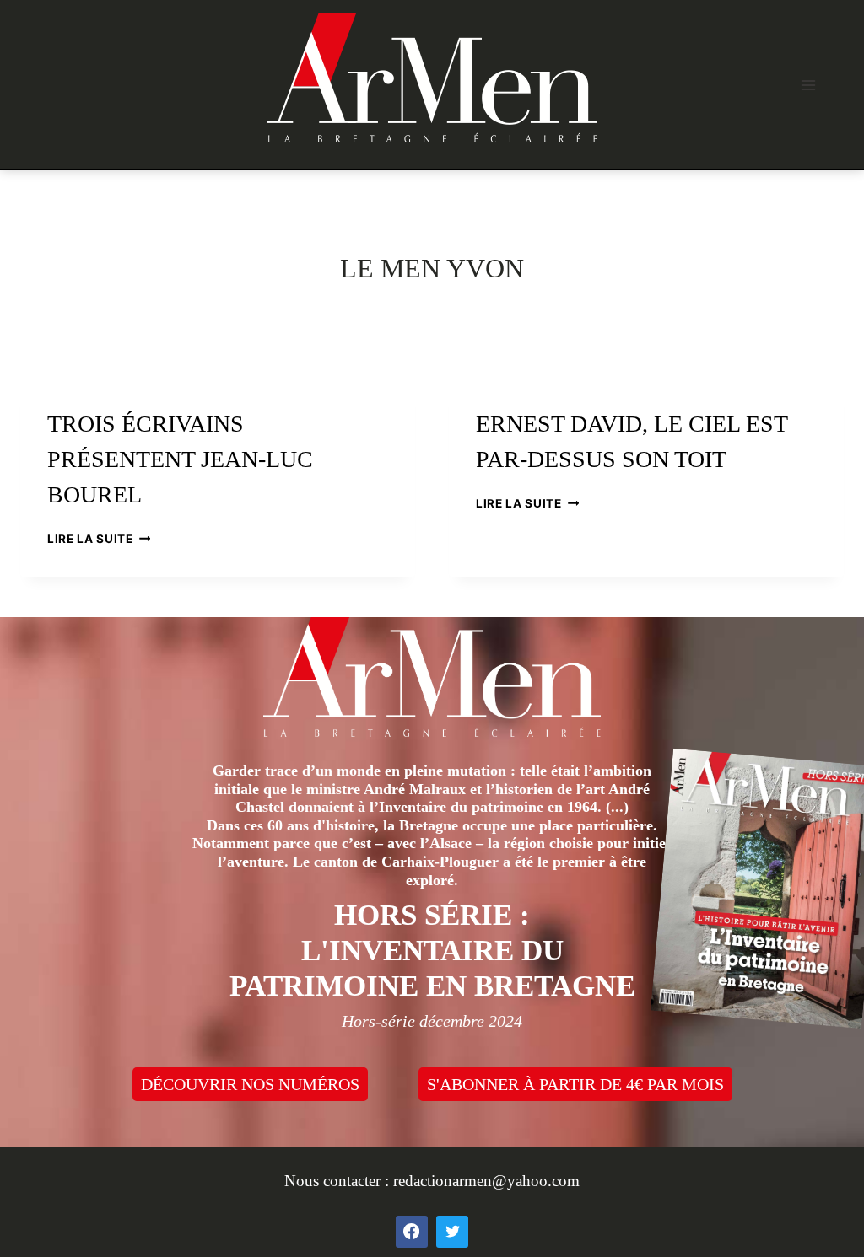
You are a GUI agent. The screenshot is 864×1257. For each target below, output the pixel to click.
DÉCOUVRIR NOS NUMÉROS (250, 1084)
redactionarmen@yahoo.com (486, 1181)
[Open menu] (808, 85)
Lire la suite (98, 538)
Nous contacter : (338, 1181)
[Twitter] (452, 1232)
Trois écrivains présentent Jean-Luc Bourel (180, 459)
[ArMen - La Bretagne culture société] (432, 78)
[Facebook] (412, 1232)
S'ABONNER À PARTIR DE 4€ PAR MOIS (575, 1084)
